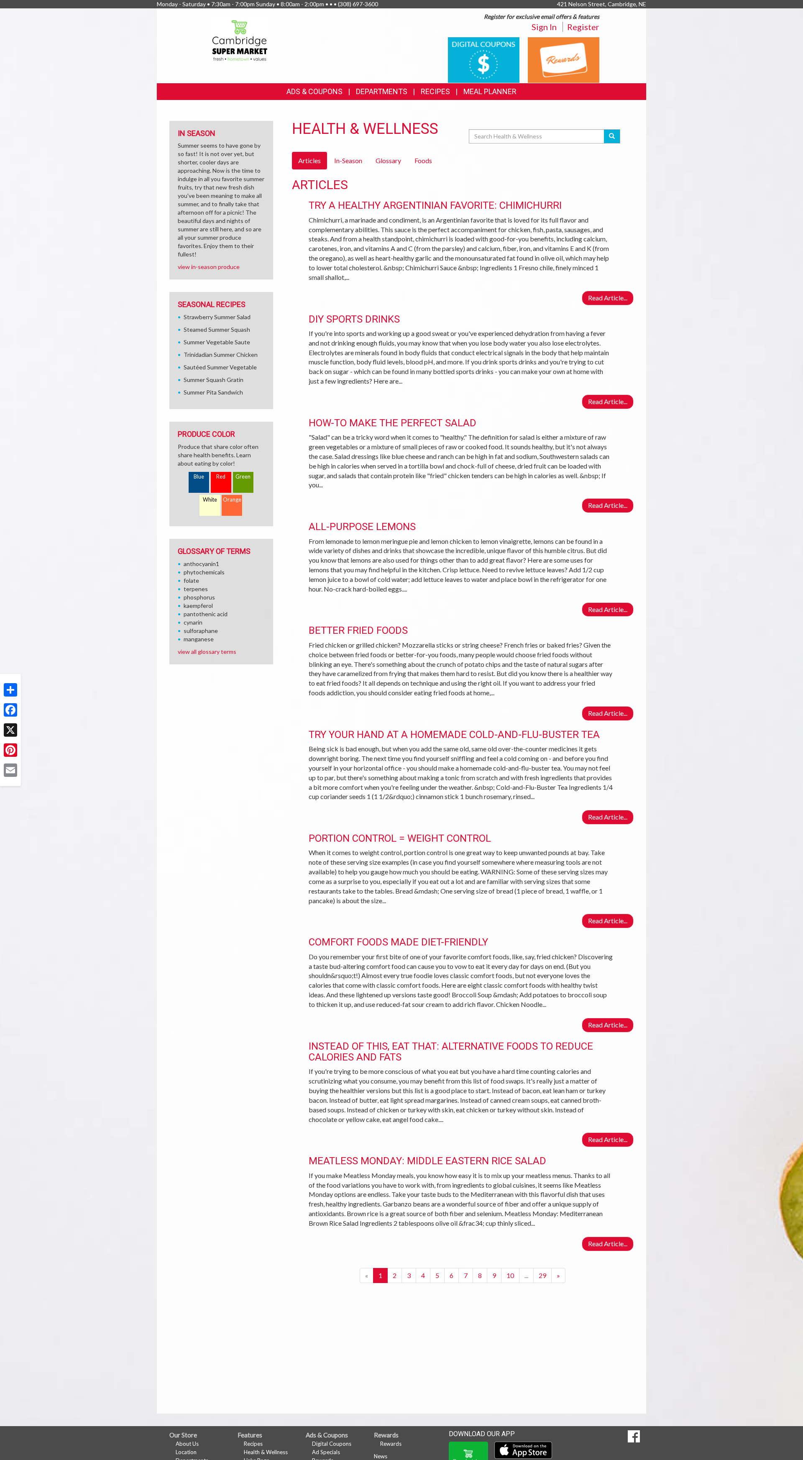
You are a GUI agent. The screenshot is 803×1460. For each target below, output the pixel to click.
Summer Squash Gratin (213, 379)
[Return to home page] (240, 40)
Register (583, 27)
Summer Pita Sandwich (213, 392)
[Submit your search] (612, 136)
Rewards (391, 1443)
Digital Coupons (331, 1443)
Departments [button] (381, 91)
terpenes (196, 588)
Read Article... (607, 298)
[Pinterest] (10, 750)
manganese (199, 639)
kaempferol (198, 605)
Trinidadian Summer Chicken (221, 354)
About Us (187, 1443)
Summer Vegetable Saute (217, 342)
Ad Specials (326, 1452)
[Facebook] (10, 710)
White (210, 500)
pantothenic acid (206, 613)
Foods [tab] (423, 160)
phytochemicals (204, 572)
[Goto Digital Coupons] (483, 59)
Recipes (435, 91)
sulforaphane (201, 630)
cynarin (193, 622)
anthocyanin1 (201, 563)
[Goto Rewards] (563, 59)
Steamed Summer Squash (217, 329)
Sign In (544, 27)
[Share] (10, 689)
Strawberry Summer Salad (217, 316)
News (380, 1456)
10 (510, 1275)
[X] (10, 730)
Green (243, 477)
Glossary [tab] (388, 160)
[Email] (10, 770)
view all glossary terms (207, 651)
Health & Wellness (266, 1452)
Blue (199, 477)
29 (542, 1275)
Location (186, 1452)
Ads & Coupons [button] (314, 91)
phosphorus (199, 597)
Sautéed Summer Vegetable (220, 367)
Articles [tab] (309, 160)
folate (191, 580)
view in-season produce (209, 266)
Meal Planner (490, 91)
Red (220, 477)
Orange (232, 500)
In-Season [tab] (348, 160)
